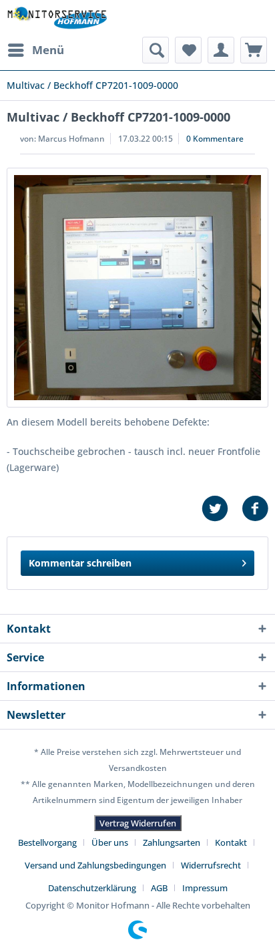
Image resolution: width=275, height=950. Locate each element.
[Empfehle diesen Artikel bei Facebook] (255, 508)
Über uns (109, 842)
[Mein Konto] (221, 50)
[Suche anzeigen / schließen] (155, 50)
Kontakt (231, 842)
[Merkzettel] (188, 50)
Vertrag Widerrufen (137, 823)
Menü (48, 49)
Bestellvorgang (47, 842)
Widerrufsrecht (211, 865)
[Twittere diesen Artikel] (222, 508)
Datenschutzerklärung (92, 888)
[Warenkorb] (253, 50)
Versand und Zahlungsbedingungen (95, 865)
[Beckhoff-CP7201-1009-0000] (137, 288)
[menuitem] (35, 50)
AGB (159, 888)
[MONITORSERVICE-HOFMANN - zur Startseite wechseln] (57, 18)
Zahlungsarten (171, 842)
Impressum (205, 888)
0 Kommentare (215, 138)
